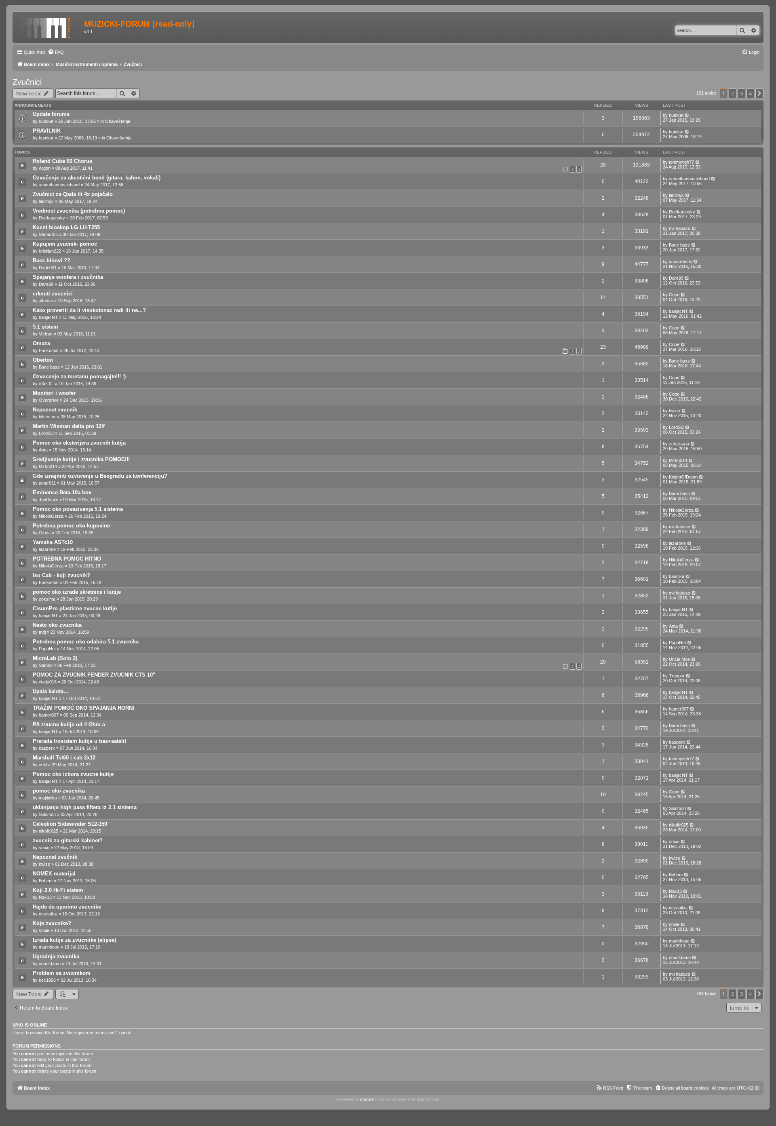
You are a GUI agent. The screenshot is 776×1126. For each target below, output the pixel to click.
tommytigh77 (681, 162)
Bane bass (679, 244)
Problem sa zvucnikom (62, 973)
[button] (759, 93)
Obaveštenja (117, 121)
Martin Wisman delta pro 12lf (69, 426)
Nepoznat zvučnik (55, 857)
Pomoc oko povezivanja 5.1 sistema (78, 509)
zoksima (47, 599)
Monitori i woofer (54, 393)
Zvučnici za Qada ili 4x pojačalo (73, 194)
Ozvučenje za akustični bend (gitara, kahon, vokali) (96, 178)
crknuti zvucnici (53, 294)
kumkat (46, 121)
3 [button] (741, 93)
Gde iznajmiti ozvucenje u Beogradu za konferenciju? (100, 476)
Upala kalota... (50, 691)
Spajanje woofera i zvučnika (68, 277)
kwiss (674, 410)
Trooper (677, 675)
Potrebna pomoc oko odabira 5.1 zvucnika (86, 642)
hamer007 (49, 715)
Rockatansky (52, 217)
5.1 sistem (45, 327)
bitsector (47, 416)
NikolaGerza (51, 516)
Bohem (46, 880)
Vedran (46, 333)
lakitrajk (46, 201)
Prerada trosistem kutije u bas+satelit (79, 741)
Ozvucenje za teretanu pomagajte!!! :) (79, 376)
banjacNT (48, 317)
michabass (679, 228)
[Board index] (49, 26)
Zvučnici (27, 82)
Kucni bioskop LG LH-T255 (66, 227)
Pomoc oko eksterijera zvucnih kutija (79, 443)
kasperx (47, 748)
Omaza (41, 343)
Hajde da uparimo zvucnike (67, 907)
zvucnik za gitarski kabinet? (68, 840)
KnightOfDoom (683, 476)
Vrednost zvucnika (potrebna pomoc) (79, 211)
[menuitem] (56, 52)
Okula (45, 532)
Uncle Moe (679, 659)
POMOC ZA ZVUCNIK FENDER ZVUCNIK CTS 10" (94, 675)
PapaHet (47, 648)
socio (44, 847)
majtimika (48, 797)
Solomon (47, 814)
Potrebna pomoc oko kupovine (71, 526)
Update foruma (51, 114)
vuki (43, 764)
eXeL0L (46, 383)
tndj (42, 632)
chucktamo (50, 963)
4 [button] (750, 93)
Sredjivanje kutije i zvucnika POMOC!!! (81, 459)
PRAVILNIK (47, 131)
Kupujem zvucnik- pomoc (65, 244)
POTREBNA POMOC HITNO (67, 559)
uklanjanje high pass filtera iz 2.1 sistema (85, 807)
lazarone (47, 549)
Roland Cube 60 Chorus (62, 161)
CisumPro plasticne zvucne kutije (75, 608)
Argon (45, 168)
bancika (676, 576)
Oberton (43, 360)
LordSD (46, 433)
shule (44, 930)
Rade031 (48, 267)
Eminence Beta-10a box (62, 492)
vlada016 (48, 681)
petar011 (47, 483)
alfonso (46, 300)
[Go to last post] (687, 115)
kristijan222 (50, 251)
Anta (43, 449)
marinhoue (49, 947)
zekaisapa (679, 443)
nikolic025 (48, 831)
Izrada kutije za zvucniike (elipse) (74, 940)
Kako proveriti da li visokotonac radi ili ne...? (89, 310)
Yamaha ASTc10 (53, 542)
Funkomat (49, 350)
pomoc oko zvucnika (59, 791)
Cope (674, 294)
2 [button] (732, 93)
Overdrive (49, 400)
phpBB (366, 1099)
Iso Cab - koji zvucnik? (61, 575)
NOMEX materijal (54, 874)
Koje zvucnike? (52, 923)
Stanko (46, 665)
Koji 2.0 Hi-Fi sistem (58, 890)
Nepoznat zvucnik (55, 410)
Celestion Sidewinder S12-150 (70, 824)
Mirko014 (48, 466)
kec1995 (47, 980)
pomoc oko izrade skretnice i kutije (77, 592)
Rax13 (45, 897)
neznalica (48, 913)
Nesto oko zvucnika (57, 625)
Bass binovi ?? (51, 260)
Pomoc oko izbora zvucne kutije (73, 774)
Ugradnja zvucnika (56, 956)
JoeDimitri (48, 499)
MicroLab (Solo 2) (55, 658)
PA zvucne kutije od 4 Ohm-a (69, 724)
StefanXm (48, 234)
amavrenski (680, 261)
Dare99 (46, 284)
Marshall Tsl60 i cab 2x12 (64, 758)
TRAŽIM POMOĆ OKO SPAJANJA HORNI (83, 708)
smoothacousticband (59, 184)
